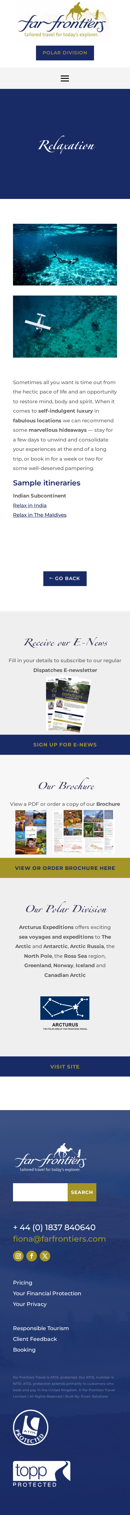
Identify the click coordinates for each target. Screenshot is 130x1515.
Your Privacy (30, 1304)
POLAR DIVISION (65, 53)
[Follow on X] (45, 1256)
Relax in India (30, 505)
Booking (24, 1350)
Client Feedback (35, 1339)
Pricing (22, 1282)
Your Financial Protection (47, 1293)
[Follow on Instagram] (18, 1256)
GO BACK (67, 578)
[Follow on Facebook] (31, 1256)
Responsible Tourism (41, 1328)
